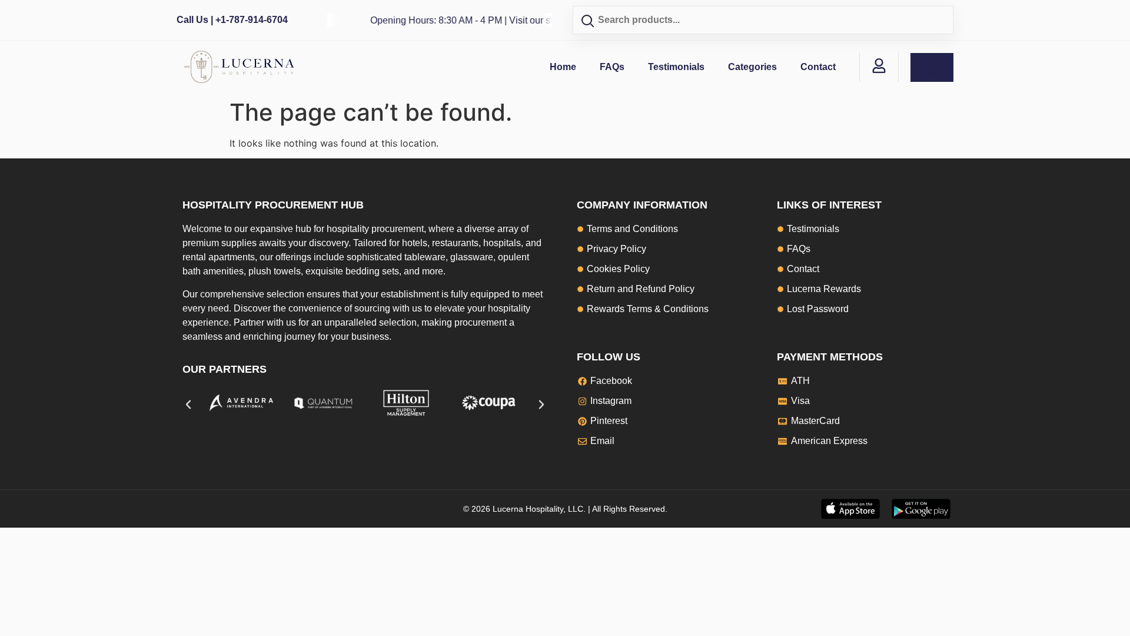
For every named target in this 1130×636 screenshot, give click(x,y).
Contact (818, 67)
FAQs (612, 67)
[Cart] (931, 67)
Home (563, 67)
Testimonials (676, 67)
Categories (752, 67)
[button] (188, 404)
